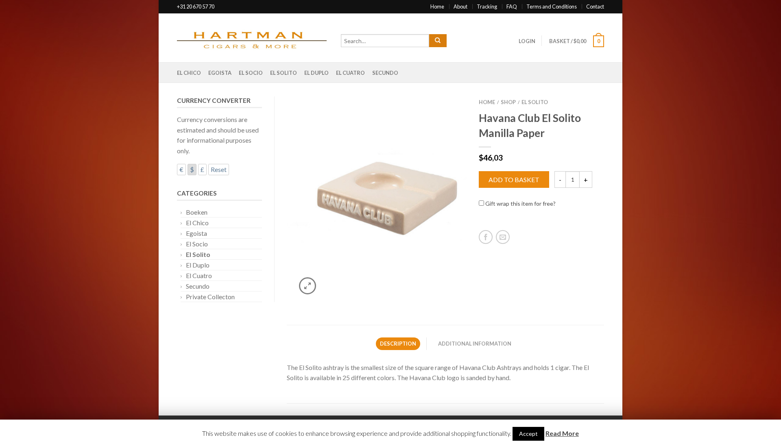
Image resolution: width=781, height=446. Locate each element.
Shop (508, 102)
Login (527, 41)
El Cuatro (350, 73)
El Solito (283, 73)
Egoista (219, 73)
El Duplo (316, 73)
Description (398, 343)
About (460, 6)
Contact (595, 6)
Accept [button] (528, 433)
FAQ (511, 6)
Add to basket (514, 179)
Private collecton (210, 296)
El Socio (251, 73)
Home (437, 6)
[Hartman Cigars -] (255, 37)
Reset (219, 169)
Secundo (385, 73)
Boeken (196, 212)
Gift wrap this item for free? (520, 203)
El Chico (189, 73)
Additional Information (474, 343)
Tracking (487, 6)
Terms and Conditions (551, 6)
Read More (562, 433)
